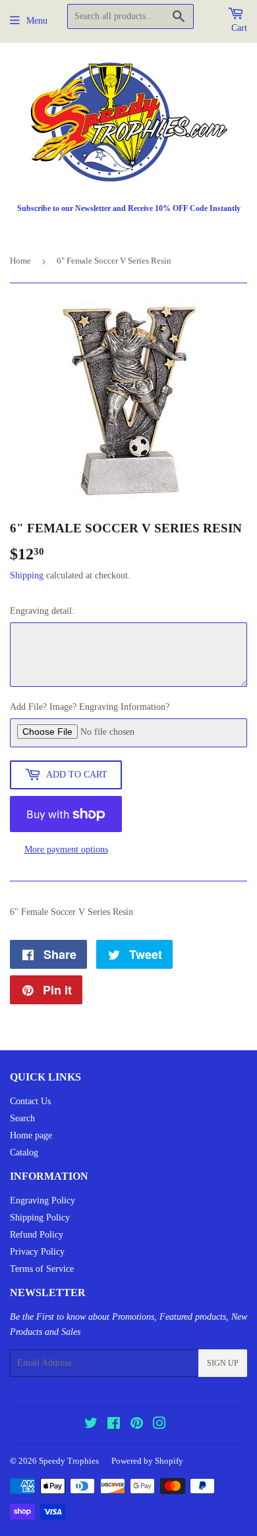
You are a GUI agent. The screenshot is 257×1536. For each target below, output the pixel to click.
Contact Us (30, 1101)
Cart (239, 28)
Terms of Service (42, 1269)
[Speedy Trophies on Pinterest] (137, 1425)
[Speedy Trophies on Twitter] (91, 1425)
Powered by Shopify (147, 1461)
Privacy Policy (37, 1252)
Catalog (24, 1152)
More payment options (66, 849)
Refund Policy (36, 1235)
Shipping (26, 575)
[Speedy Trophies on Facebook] (114, 1425)
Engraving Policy (42, 1200)
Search (22, 1118)
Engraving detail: (42, 611)
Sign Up (223, 1363)
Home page (31, 1135)
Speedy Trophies (69, 1461)
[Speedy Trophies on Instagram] (159, 1425)
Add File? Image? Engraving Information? (89, 707)
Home (20, 261)
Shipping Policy (40, 1217)
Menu (36, 21)
